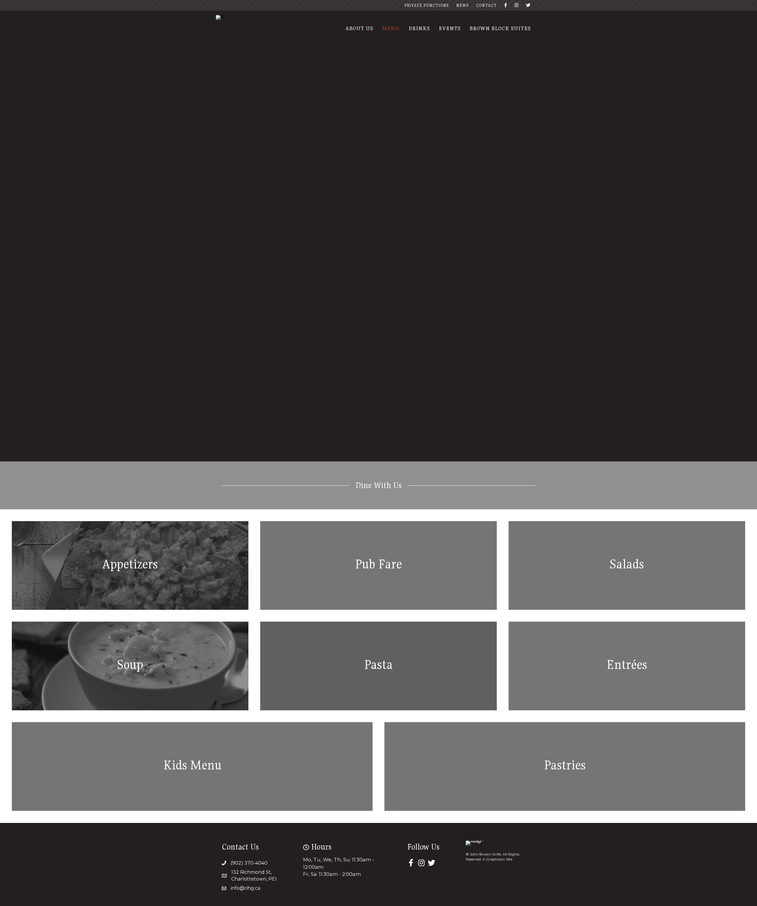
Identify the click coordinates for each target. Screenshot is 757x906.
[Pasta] (378, 666)
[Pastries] (564, 766)
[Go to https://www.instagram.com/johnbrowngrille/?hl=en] (421, 863)
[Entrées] (627, 666)
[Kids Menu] (192, 766)
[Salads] (627, 565)
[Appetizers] (130, 565)
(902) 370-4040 (249, 863)
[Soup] (130, 666)
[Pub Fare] (378, 565)
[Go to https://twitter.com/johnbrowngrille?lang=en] (431, 863)
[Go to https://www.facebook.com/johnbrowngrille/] (411, 863)
